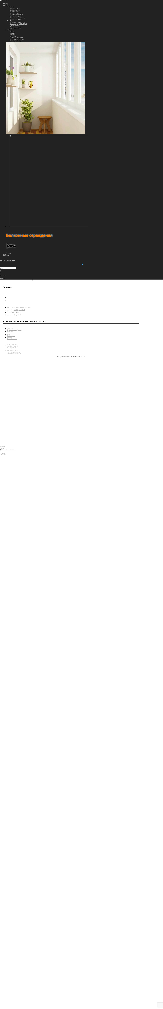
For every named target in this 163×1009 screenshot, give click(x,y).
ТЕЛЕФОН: (10, 310)
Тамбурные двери (15, 25)
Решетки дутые (14, 11)
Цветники (13, 36)
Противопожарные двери (17, 22)
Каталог (5, 5)
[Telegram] (82, 264)
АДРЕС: (9, 307)
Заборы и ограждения (16, 37)
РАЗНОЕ (9, 30)
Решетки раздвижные (16, 14)
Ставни (12, 33)
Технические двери (15, 27)
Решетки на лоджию (16, 19)
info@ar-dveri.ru (16, 312)
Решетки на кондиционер (17, 17)
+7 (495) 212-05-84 (7, 260)
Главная (5, 4)
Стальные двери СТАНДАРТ (18, 24)
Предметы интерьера (16, 40)
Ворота (12, 31)
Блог (4, 254)
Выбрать (8, 253)
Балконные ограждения (17, 39)
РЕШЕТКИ (10, 7)
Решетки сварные (15, 8)
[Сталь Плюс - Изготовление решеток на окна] (4, 0)
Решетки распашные (16, 13)
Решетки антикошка (16, 16)
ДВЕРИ (9, 21)
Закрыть (2, 278)
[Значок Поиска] (0, 270)
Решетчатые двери (15, 28)
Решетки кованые (15, 10)
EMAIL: (9, 312)
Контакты (6, 256)
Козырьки (13, 34)
